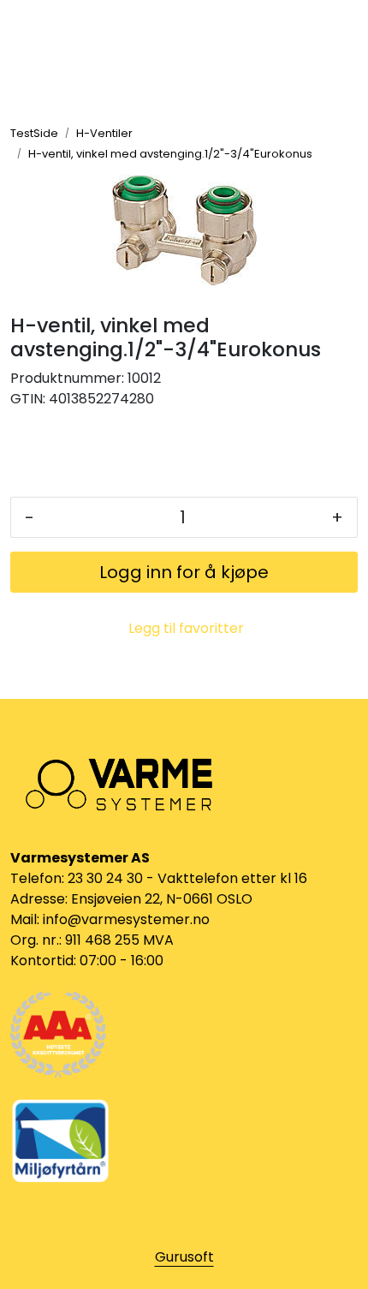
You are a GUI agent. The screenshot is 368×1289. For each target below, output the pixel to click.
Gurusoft (184, 1257)
